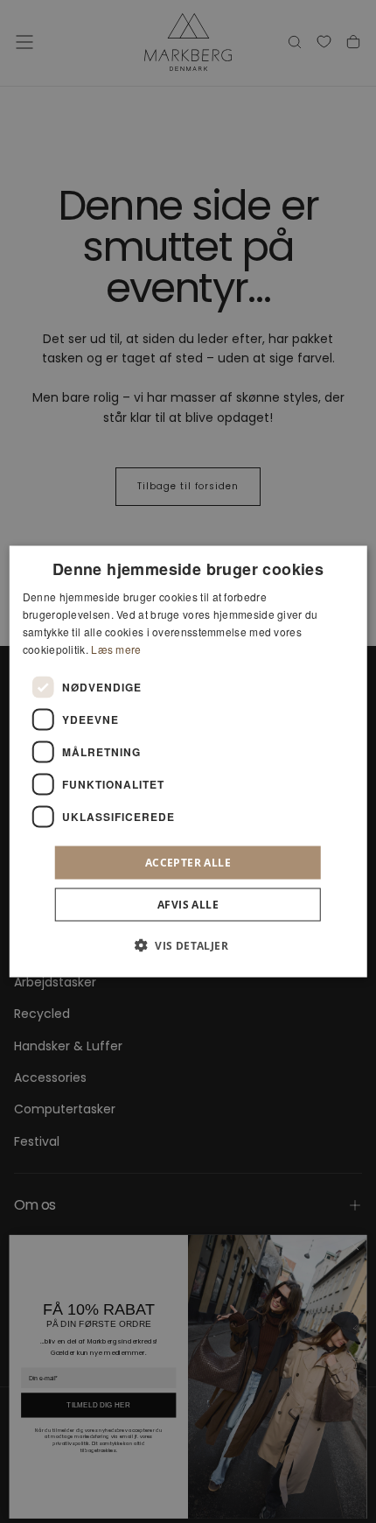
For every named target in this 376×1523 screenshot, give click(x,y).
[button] (188, 944)
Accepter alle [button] (188, 861)
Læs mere (116, 648)
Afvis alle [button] (188, 903)
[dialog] (188, 762)
